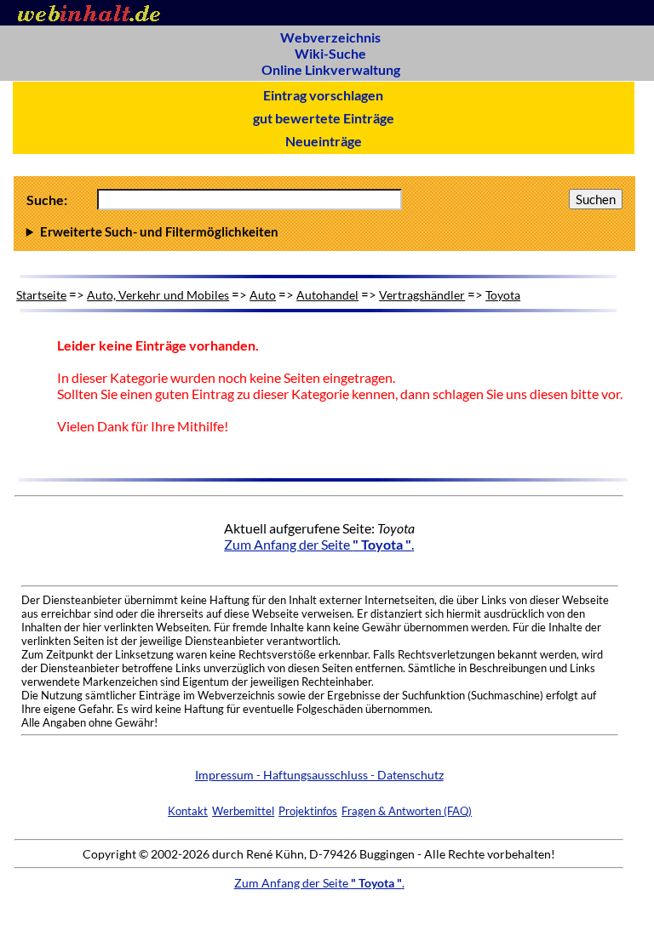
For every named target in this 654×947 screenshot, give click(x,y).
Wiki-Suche (330, 53)
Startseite (41, 295)
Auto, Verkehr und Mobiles (158, 295)
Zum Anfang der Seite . (319, 544)
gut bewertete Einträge (323, 118)
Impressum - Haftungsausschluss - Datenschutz (319, 774)
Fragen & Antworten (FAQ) (406, 811)
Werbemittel (243, 811)
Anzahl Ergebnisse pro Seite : (321, 231)
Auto (263, 295)
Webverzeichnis (330, 37)
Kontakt (188, 811)
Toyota (502, 295)
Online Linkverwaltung (330, 69)
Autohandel (327, 295)
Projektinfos (307, 811)
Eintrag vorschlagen (323, 95)
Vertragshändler (422, 295)
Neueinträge (323, 141)
